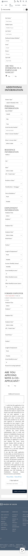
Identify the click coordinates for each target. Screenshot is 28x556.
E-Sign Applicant (14, 480)
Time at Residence (10, 193)
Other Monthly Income (11, 277)
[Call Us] (18, 1)
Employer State (9, 232)
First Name (8, 18)
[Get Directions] (20, 1)
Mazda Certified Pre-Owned (4, 523)
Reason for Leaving (12, 365)
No (9, 76)
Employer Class (9, 212)
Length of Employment (11, 251)
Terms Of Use (18, 477)
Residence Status (10, 180)
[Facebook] (1, 538)
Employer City (9, 225)
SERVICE (15, 512)
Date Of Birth (9, 111)
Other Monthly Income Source (13, 283)
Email (7, 44)
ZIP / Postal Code (10, 174)
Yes (15, 76)
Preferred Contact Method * (12, 38)
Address (7, 154)
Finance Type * (9, 99)
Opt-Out (3, 547)
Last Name (8, 31)
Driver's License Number (12, 133)
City (6, 161)
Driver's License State (11, 140)
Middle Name (9, 24)
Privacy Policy (9, 477)
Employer (8, 219)
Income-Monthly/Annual (12, 263)
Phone (7, 51)
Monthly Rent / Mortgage (12, 187)
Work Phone (8, 238)
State (7, 167)
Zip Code (8, 57)
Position (7, 245)
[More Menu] (2, 5)
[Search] (23, 1)
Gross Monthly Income (11, 270)
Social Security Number (11, 127)
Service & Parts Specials (15, 521)
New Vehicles (5, 514)
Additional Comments (14, 394)
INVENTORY (5, 512)
